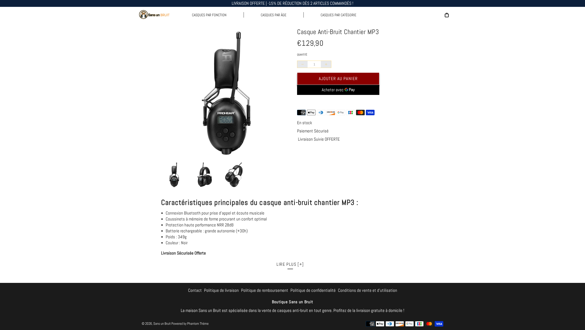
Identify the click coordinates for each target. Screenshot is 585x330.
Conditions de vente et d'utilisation (367, 290)
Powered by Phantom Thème (190, 323)
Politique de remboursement (264, 290)
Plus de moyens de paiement (338, 101)
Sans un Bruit (162, 323)
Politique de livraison (221, 290)
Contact (195, 290)
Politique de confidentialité (313, 290)
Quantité (302, 54)
